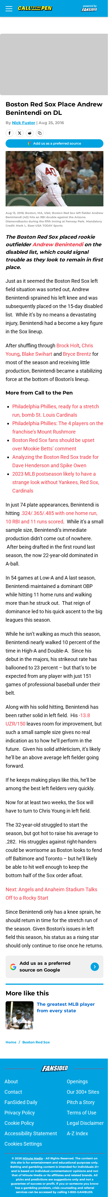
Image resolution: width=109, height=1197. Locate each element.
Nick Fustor (23, 122)
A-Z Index (77, 1133)
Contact (13, 1092)
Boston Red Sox (36, 1042)
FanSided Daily (20, 1102)
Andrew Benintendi (57, 244)
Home (11, 1042)
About (11, 1081)
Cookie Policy (19, 1123)
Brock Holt (67, 345)
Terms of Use (81, 1113)
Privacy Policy (19, 1113)
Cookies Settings (23, 1144)
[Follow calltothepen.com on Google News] (95, 967)
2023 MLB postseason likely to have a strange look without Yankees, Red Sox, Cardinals (55, 482)
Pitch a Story (81, 1102)
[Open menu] (9, 8)
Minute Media (33, 1158)
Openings (77, 1081)
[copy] (40, 133)
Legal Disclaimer (85, 1123)
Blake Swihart (37, 354)
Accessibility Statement (30, 1133)
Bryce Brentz (77, 354)
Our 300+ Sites (83, 1092)
